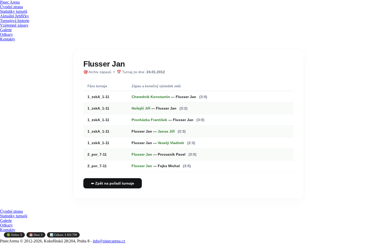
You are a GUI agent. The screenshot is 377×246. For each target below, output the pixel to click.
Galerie (6, 30)
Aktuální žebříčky (14, 16)
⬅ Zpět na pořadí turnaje (112, 183)
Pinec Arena (10, 2)
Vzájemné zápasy (14, 25)
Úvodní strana (11, 7)
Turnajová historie (14, 20)
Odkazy (6, 34)
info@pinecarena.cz (109, 241)
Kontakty (7, 39)
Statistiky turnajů (13, 11)
